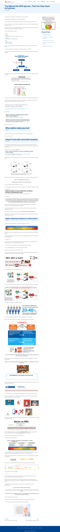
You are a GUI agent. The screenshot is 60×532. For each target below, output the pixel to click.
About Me (30, 1)
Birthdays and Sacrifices (46, 34)
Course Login (52, 1)
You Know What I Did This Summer (48, 40)
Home (26, 1)
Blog (38, 1)
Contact (47, 1)
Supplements (42, 1)
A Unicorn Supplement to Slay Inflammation (32, 520)
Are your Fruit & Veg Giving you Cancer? (11, 520)
